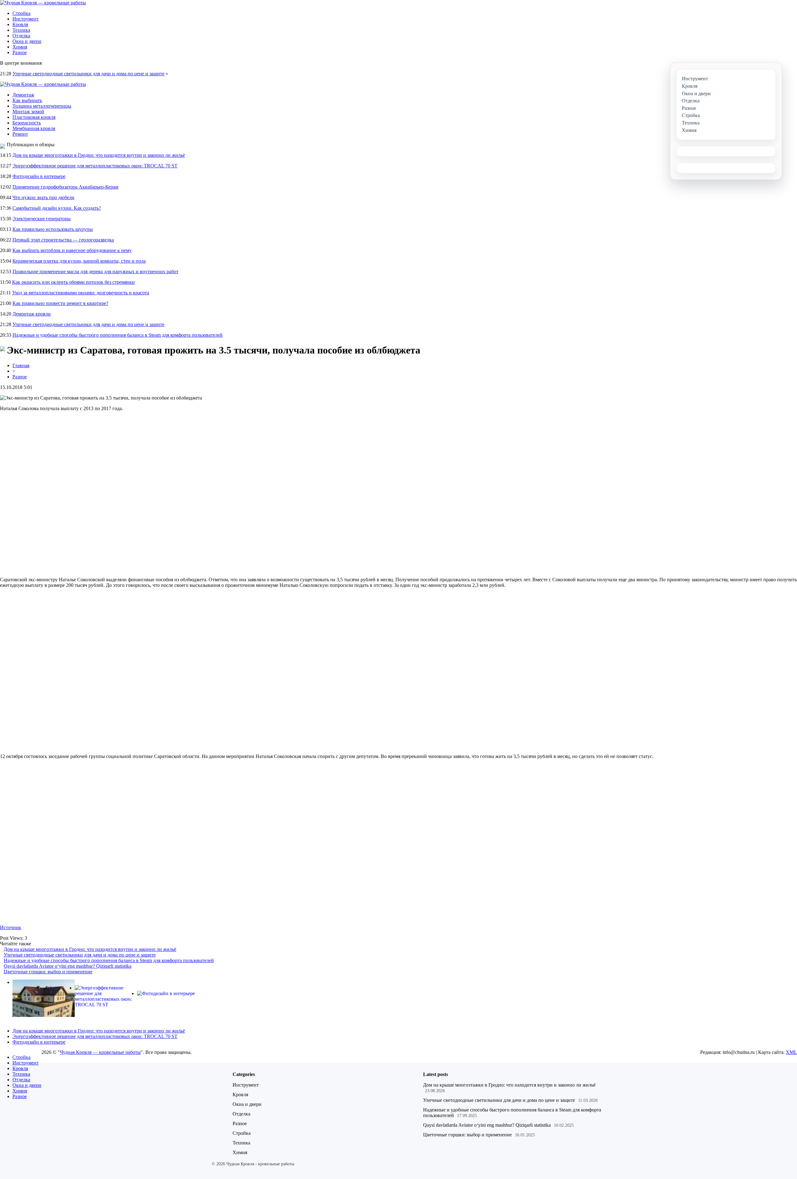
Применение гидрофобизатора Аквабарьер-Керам (65, 186)
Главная (20, 365)
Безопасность (26, 122)
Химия (19, 46)
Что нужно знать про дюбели (43, 197)
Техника (21, 30)
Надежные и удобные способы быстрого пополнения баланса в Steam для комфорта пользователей (117, 335)
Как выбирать (27, 100)
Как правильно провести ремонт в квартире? (60, 303)
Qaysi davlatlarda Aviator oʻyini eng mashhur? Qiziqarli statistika (67, 966)
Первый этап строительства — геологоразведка (63, 239)
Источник (10, 927)
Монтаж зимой (28, 111)
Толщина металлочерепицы (41, 106)
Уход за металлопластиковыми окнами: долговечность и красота (80, 292)
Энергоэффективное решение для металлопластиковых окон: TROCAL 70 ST (94, 165)
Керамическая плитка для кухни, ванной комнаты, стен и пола (79, 261)
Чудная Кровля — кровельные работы (100, 1052)
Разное (19, 52)
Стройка (21, 13)
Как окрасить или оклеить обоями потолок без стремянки (73, 282)
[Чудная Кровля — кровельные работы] (43, 2)
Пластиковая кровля (33, 117)
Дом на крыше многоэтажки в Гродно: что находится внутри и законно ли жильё (98, 155)
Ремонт (20, 134)
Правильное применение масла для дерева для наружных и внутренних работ (95, 271)
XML (791, 1052)
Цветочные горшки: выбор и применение (48, 971)
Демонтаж (23, 94)
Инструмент (25, 18)
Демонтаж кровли (31, 313)
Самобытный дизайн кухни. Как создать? (56, 208)
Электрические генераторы (41, 218)
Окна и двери (26, 41)
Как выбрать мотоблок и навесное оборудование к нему (72, 250)
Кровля (20, 24)
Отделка (21, 35)
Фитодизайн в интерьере (38, 176)
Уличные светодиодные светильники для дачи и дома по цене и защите (88, 73)
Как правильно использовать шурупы (52, 229)
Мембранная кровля (33, 128)
